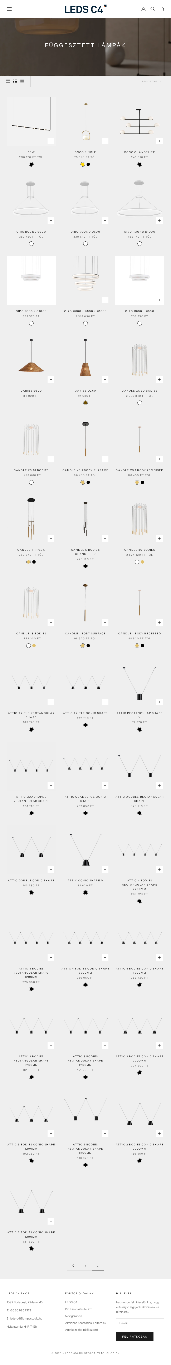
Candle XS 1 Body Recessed (139, 470)
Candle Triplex (31, 549)
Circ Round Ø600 (85, 231)
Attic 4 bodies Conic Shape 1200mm (140, 970)
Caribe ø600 (31, 390)
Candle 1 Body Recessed (139, 633)
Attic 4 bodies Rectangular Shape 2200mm (140, 885)
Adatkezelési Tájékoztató (81, 1330)
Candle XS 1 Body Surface (85, 470)
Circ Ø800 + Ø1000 (31, 311)
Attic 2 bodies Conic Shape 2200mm (140, 1146)
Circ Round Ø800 (31, 231)
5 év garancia (73, 1316)
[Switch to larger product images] (8, 81)
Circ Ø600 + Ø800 (139, 311)
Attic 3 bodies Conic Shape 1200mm (31, 1146)
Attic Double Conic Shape (31, 880)
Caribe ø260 (85, 390)
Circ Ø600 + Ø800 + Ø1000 (85, 311)
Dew (31, 152)
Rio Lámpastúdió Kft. (78, 1309)
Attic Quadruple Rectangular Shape (31, 798)
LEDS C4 (71, 1302)
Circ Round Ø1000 (139, 231)
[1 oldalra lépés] (73, 1265)
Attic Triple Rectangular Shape (31, 715)
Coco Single (86, 152)
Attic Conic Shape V (85, 880)
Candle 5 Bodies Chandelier (85, 551)
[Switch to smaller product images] (15, 81)
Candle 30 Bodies (139, 549)
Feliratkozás (134, 1336)
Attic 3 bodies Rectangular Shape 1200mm (85, 1060)
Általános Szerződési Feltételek (85, 1323)
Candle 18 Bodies (31, 633)
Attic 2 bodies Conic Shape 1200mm (31, 1234)
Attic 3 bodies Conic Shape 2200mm (140, 1058)
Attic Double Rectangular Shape (140, 798)
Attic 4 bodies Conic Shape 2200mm (85, 970)
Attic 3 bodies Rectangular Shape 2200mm (31, 1060)
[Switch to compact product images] (22, 81)
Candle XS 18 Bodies (31, 470)
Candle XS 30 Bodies (139, 390)
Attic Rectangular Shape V (140, 715)
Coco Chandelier (139, 152)
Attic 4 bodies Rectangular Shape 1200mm (31, 973)
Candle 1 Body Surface (85, 633)
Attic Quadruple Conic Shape (85, 798)
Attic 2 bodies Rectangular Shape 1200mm (85, 1149)
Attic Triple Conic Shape (85, 713)
